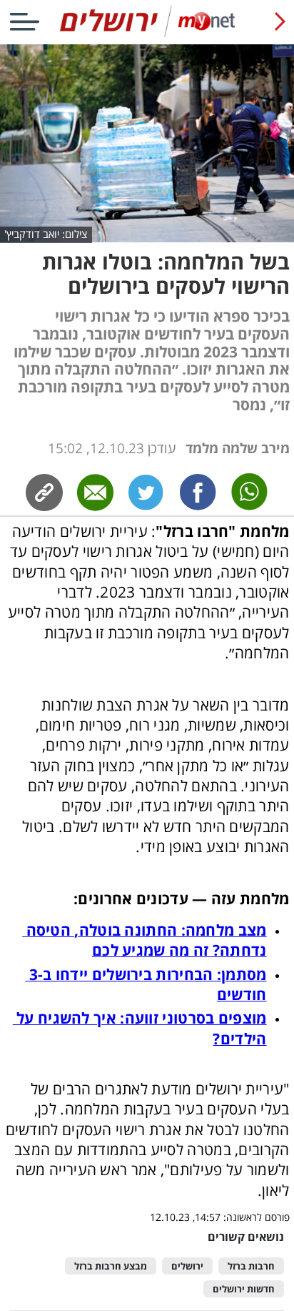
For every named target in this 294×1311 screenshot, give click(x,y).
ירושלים (187, 1266)
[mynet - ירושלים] (147, 34)
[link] (198, 492)
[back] (280, 21)
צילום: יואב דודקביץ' (45, 234)
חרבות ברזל (251, 1266)
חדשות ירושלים (244, 1289)
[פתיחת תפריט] (24, 21)
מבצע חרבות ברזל (110, 1266)
